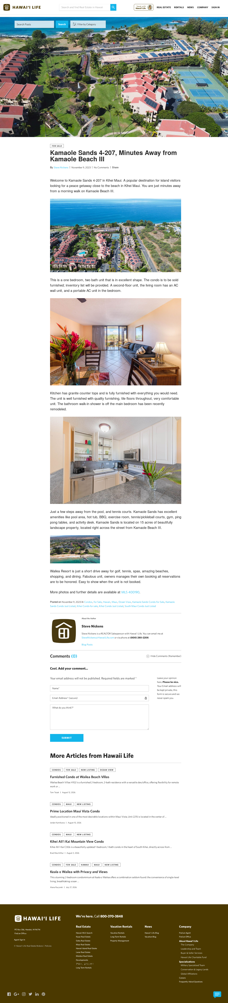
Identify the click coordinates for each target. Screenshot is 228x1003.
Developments (82, 960)
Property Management (119, 940)
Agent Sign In (19, 939)
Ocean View (125, 601)
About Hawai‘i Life (188, 941)
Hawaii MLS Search (84, 933)
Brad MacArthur (57, 853)
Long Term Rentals (83, 967)
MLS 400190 (130, 592)
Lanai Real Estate (83, 952)
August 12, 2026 (68, 792)
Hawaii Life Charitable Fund (193, 957)
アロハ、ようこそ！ (85, 964)
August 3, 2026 (73, 853)
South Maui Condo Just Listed (140, 606)
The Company (187, 944)
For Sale (57, 146)
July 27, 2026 (71, 887)
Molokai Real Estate (84, 956)
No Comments (101, 167)
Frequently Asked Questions (190, 981)
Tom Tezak (54, 792)
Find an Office (20, 933)
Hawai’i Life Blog (152, 933)
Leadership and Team (191, 948)
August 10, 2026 (74, 822)
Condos (88, 601)
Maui (114, 601)
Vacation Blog (150, 936)
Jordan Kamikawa (57, 822)
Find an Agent (185, 933)
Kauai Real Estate (83, 936)
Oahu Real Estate (83, 940)
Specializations (187, 961)
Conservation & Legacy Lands (194, 969)
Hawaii (106, 601)
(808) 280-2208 (139, 637)
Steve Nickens (61, 167)
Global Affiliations (189, 973)
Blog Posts (87, 644)
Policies (48, 946)
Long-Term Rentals (118, 936)
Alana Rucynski (56, 887)
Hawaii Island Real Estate (86, 948)
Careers (182, 978)
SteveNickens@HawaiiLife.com (98, 637)
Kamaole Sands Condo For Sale (148, 601)
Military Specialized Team (193, 965)
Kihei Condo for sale (87, 606)
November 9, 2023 (81, 167)
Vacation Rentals (117, 933)
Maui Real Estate (83, 944)
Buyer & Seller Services (191, 953)
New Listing (88, 770)
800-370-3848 (111, 916)
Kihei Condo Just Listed (111, 606)
